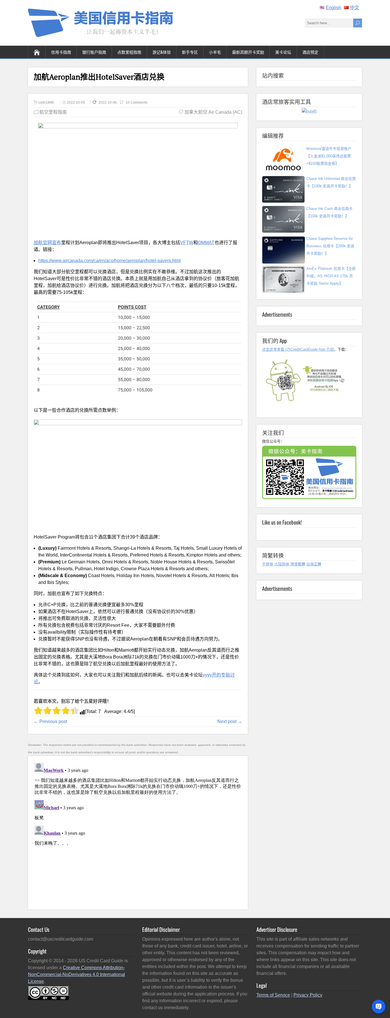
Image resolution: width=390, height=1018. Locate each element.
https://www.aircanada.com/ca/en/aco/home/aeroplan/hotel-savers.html (109, 260)
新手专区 (190, 52)
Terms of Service (273, 995)
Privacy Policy (307, 995)
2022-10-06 (108, 103)
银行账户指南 (94, 52)
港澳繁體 (297, 564)
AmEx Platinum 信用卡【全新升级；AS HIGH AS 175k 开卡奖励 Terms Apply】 (331, 276)
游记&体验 (161, 52)
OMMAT (206, 242)
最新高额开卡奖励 (248, 52)
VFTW (186, 242)
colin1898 (46, 103)
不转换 (267, 564)
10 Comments (136, 103)
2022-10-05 (76, 103)
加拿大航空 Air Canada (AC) (213, 112)
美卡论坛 (283, 52)
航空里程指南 (53, 112)
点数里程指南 (129, 52)
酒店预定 (310, 52)
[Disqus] (137, 831)
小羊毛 (215, 52)
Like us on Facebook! (282, 522)
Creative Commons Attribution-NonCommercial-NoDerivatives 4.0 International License (76, 974)
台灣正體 (313, 564)
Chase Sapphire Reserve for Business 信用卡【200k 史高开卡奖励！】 (330, 246)
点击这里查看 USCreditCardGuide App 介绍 (298, 349)
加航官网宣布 (47, 242)
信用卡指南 (61, 52)
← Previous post (50, 721)
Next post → (229, 721)
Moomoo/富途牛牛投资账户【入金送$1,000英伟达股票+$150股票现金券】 (328, 156)
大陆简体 (281, 564)
